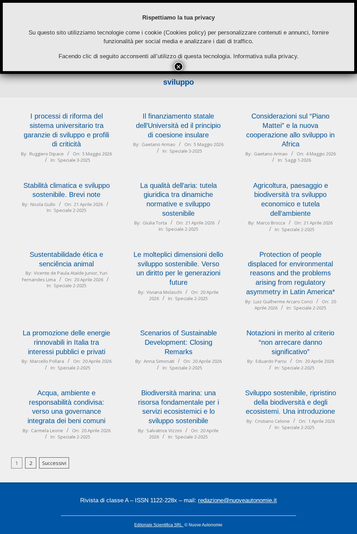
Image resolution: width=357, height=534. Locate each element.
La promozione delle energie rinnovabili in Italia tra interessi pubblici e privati (66, 342)
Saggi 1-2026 (298, 160)
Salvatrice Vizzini (164, 430)
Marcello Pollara (47, 361)
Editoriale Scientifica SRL (158, 524)
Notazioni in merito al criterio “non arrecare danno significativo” (290, 342)
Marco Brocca (271, 223)
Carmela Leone (47, 430)
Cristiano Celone (272, 421)
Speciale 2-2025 (70, 210)
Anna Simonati (159, 361)
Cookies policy (185, 32)
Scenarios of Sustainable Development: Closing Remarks (178, 342)
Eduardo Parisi (271, 361)
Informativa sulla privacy (265, 56)
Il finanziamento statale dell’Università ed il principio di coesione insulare (178, 125)
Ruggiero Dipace (46, 154)
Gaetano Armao (158, 144)
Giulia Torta (155, 223)
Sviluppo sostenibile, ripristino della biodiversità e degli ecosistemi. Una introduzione (290, 402)
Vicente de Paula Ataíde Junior (65, 273)
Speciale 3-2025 (74, 160)
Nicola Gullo (42, 204)
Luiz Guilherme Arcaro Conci (283, 301)
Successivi (54, 462)
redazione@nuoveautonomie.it (237, 500)
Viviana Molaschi (164, 292)
